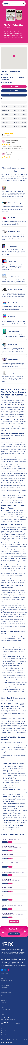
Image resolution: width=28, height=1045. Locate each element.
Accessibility (4, 1034)
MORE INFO (10, 850)
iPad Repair (4, 978)
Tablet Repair (4, 983)
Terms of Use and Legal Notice (8, 1030)
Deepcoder (9, 1042)
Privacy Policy (4, 1028)
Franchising (3, 1002)
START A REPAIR (14, 86)
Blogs (2, 1007)
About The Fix (4, 998)
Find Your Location (5, 1009)
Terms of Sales (4, 1032)
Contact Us (4, 1005)
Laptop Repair (4, 987)
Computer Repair (5, 985)
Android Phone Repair (6, 980)
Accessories (4, 1000)
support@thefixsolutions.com (8, 1019)
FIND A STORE (14, 921)
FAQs (2, 1014)
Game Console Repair (6, 989)
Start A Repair (14, 934)
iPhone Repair (4, 976)
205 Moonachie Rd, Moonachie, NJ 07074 (11, 1023)
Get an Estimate (5, 1012)
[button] (14, 56)
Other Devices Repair (6, 992)
